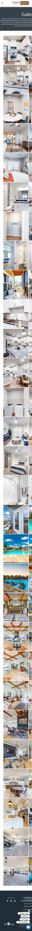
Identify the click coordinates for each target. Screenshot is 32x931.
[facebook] (7, 901)
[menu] (2, 3)
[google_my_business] (15, 901)
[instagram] (11, 901)
